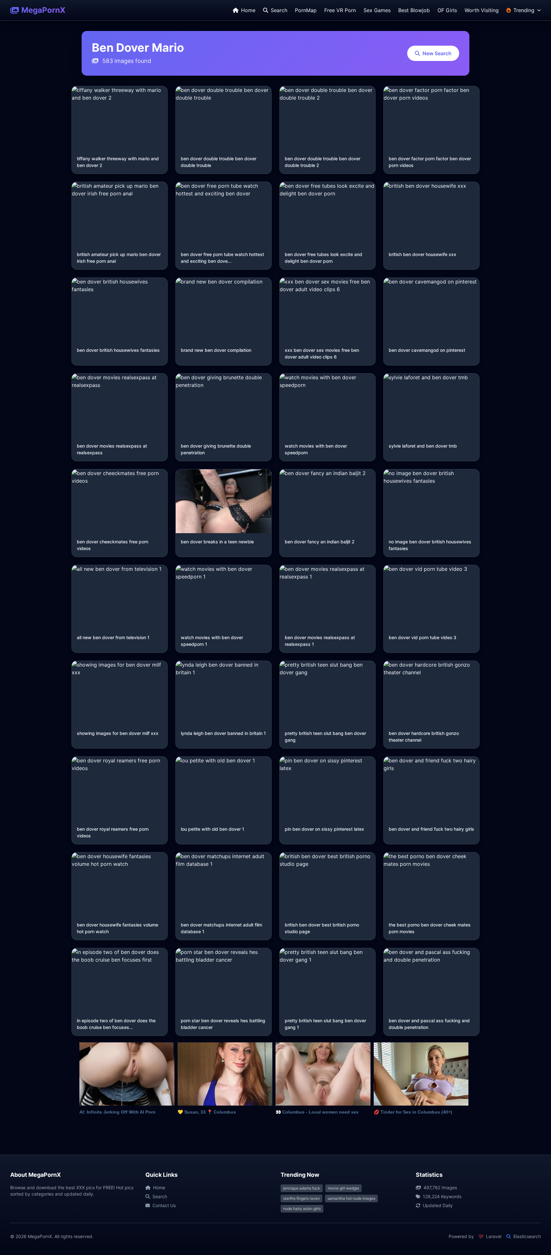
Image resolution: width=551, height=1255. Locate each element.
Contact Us (164, 1205)
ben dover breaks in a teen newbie (217, 541)
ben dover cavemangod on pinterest (427, 350)
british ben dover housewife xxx (422, 254)
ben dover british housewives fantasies (118, 350)
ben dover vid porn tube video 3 (422, 637)
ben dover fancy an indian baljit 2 (320, 541)
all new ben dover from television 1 (113, 637)
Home (159, 1187)
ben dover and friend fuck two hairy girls (431, 829)
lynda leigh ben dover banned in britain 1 (223, 733)
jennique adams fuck (301, 1188)
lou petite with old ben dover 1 (212, 829)
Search (159, 1196)
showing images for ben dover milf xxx (117, 733)
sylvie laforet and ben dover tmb (423, 446)
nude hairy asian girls (302, 1208)
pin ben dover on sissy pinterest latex (324, 829)
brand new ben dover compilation (216, 350)
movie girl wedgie (343, 1188)
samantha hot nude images (351, 1198)
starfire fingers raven (301, 1198)
